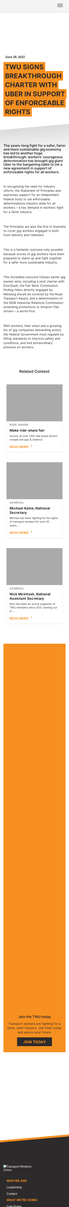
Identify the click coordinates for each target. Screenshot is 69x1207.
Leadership (14, 1187)
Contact (12, 1193)
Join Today (34, 1042)
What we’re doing (22, 1200)
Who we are (17, 1180)
